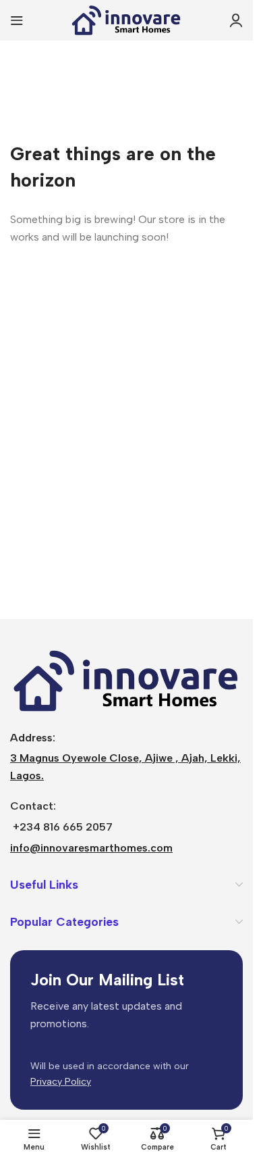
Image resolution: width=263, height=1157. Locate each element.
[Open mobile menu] (16, 20)
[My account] (236, 20)
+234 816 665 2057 (63, 826)
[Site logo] (126, 19)
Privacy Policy (60, 1081)
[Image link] (126, 679)
